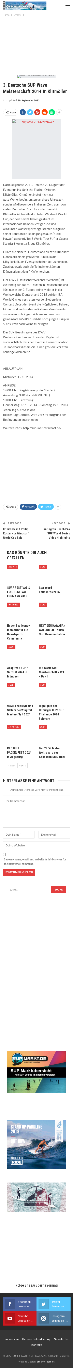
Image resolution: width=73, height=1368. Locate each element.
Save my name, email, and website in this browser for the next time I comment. (35, 861)
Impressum (11, 1339)
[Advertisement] (36, 44)
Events (13, 566)
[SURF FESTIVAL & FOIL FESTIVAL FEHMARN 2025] (20, 574)
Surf (11, 646)
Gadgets (14, 604)
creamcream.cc (46, 1361)
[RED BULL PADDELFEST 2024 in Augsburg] (20, 734)
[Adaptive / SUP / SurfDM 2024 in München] (20, 654)
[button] (7, 1360)
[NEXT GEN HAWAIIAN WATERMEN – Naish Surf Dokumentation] (52, 612)
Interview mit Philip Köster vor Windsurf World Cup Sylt (16, 533)
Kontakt (36, 1344)
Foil (42, 566)
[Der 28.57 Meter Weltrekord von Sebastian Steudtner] (52, 734)
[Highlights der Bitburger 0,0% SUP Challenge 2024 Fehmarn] (52, 692)
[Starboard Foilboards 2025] (52, 574)
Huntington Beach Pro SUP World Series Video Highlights (56, 533)
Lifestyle (14, 727)
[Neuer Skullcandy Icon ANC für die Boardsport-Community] (20, 612)
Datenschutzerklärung (36, 1339)
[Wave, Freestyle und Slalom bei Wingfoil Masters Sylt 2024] (20, 692)
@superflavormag (44, 1285)
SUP (42, 646)
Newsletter (61, 1339)
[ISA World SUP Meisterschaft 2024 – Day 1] (52, 654)
